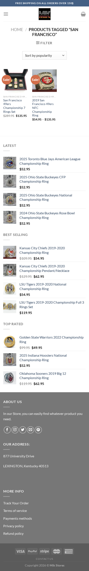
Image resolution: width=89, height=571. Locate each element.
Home (17, 29)
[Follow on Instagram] (15, 429)
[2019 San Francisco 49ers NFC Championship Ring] (44, 80)
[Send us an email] (30, 429)
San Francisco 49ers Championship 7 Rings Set (14, 106)
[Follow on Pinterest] (38, 429)
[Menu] (5, 14)
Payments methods (17, 518)
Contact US (44, 558)
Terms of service (15, 510)
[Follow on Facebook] (7, 429)
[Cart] (83, 14)
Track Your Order (16, 503)
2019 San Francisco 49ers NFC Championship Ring (43, 108)
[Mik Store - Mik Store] (45, 14)
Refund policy (13, 533)
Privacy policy (13, 526)
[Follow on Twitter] (22, 429)
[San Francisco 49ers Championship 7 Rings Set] (15, 80)
